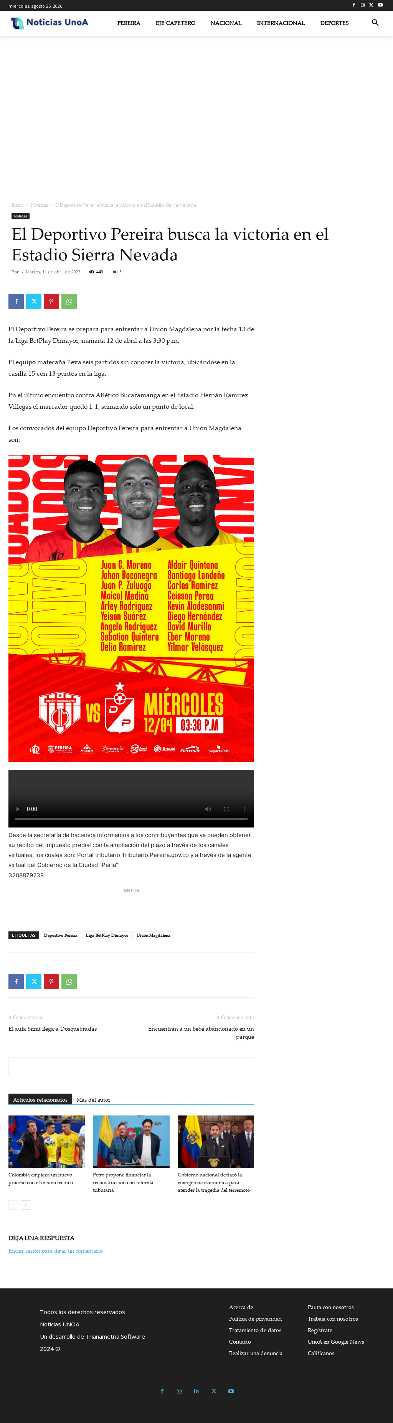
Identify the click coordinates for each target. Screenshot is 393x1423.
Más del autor (94, 1099)
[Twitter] (371, 5)
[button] (375, 23)
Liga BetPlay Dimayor (107, 935)
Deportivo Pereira (61, 935)
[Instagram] (362, 5)
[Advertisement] (131, 905)
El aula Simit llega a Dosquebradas (52, 1028)
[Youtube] (380, 5)
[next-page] (25, 1205)
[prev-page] (13, 1205)
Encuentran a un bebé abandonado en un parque (201, 1032)
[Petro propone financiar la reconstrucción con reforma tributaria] (131, 1141)
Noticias (39, 205)
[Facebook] (354, 5)
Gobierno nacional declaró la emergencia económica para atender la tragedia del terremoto (214, 1182)
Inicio (17, 205)
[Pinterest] (51, 301)
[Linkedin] (196, 1391)
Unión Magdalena (153, 935)
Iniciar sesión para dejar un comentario (55, 1250)
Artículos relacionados (40, 1099)
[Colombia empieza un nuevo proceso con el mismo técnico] (46, 1141)
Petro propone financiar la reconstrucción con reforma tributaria (123, 1182)
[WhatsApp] (69, 301)
